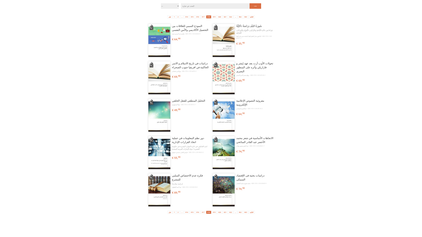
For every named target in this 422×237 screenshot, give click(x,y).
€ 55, (176, 158)
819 (214, 17)
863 (245, 17)
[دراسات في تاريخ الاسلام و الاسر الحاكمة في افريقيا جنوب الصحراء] (159, 77)
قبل (170, 17)
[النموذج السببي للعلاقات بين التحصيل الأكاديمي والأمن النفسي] (159, 40)
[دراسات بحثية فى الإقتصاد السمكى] (224, 189)
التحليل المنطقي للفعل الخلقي (188, 100)
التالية (251, 17)
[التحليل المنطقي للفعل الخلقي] (159, 115)
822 (230, 17)
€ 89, (176, 192)
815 (192, 17)
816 (197, 17)
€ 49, (176, 110)
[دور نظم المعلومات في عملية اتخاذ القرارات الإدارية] (159, 152)
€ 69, (176, 76)
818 (208, 17)
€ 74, (240, 151)
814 (186, 17)
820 (219, 17)
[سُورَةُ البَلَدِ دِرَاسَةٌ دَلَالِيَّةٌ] (224, 40)
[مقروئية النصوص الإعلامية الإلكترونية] (224, 115)
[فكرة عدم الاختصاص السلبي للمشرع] (159, 189)
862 (240, 17)
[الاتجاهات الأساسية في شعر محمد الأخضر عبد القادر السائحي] (224, 152)
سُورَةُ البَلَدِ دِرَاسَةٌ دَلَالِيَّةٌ (249, 26)
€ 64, (176, 39)
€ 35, (240, 43)
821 (225, 17)
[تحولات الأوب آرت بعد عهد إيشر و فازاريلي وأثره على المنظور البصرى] (224, 77)
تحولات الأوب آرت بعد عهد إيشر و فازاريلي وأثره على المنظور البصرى (254, 67)
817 (203, 17)
